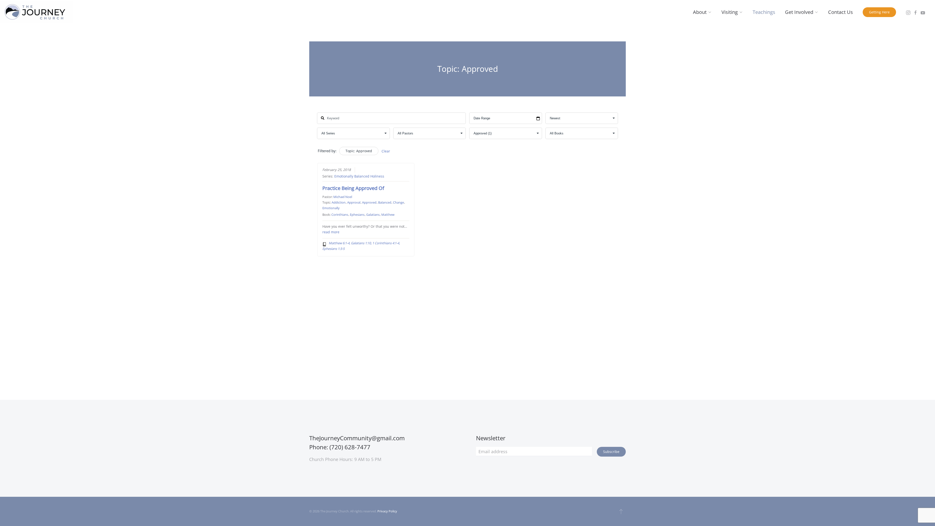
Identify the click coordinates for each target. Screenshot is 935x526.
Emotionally (331, 208)
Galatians (373, 214)
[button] (621, 511)
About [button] (700, 12)
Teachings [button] (764, 12)
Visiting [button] (729, 12)
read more (330, 232)
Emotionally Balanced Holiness (359, 176)
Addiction (339, 202)
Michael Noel (342, 197)
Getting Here (879, 12)
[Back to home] (36, 12)
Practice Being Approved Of (353, 188)
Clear (386, 151)
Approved (369, 202)
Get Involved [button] (799, 12)
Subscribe (611, 451)
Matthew (387, 214)
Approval (353, 202)
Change (398, 202)
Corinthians (339, 214)
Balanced (384, 202)
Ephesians (357, 214)
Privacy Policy (387, 511)
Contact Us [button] (840, 12)
